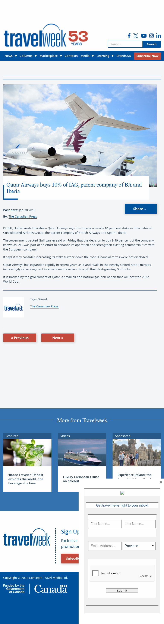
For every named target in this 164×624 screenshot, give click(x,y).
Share (138, 208)
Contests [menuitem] (71, 56)
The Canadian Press (23, 216)
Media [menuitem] (85, 56)
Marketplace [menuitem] (49, 56)
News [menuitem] (9, 56)
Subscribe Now (77, 558)
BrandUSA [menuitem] (123, 56)
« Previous (20, 337)
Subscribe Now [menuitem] (147, 56)
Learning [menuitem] (103, 56)
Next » (57, 337)
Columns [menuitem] (26, 56)
